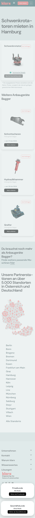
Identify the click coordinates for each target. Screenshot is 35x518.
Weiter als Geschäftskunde (17, 512)
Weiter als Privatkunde (17, 494)
